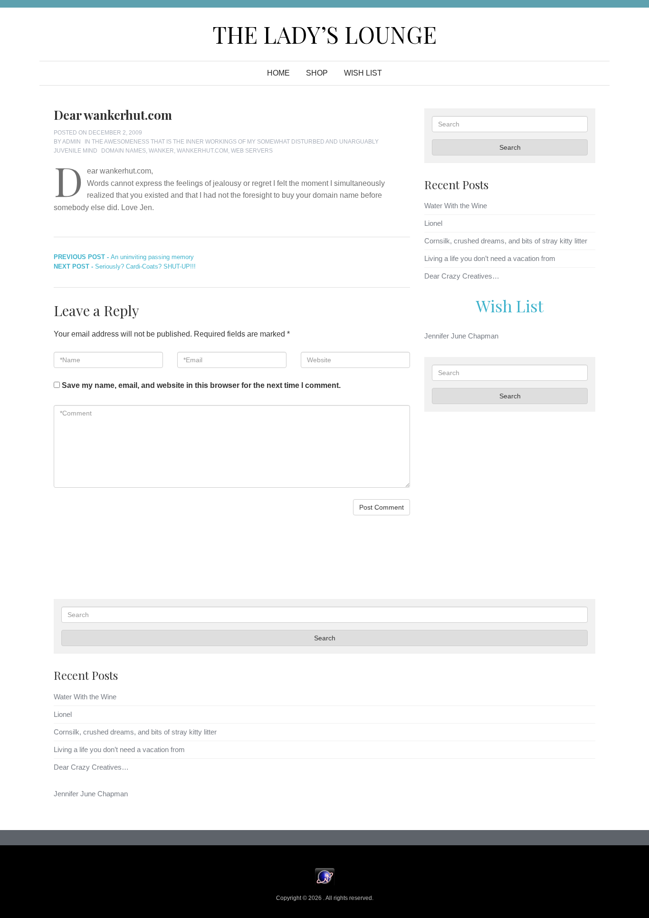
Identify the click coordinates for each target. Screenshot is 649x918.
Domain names (123, 150)
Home (278, 73)
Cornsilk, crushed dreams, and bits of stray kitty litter (505, 241)
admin (71, 141)
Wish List (510, 306)
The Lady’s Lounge (324, 34)
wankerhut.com (202, 150)
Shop (317, 73)
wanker (161, 150)
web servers (252, 150)
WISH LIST (363, 73)
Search (510, 147)
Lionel (433, 223)
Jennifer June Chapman (461, 336)
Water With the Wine (455, 206)
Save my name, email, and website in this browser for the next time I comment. (201, 385)
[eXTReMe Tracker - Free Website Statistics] (324, 876)
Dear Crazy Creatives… (461, 276)
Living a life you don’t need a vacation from (489, 258)
